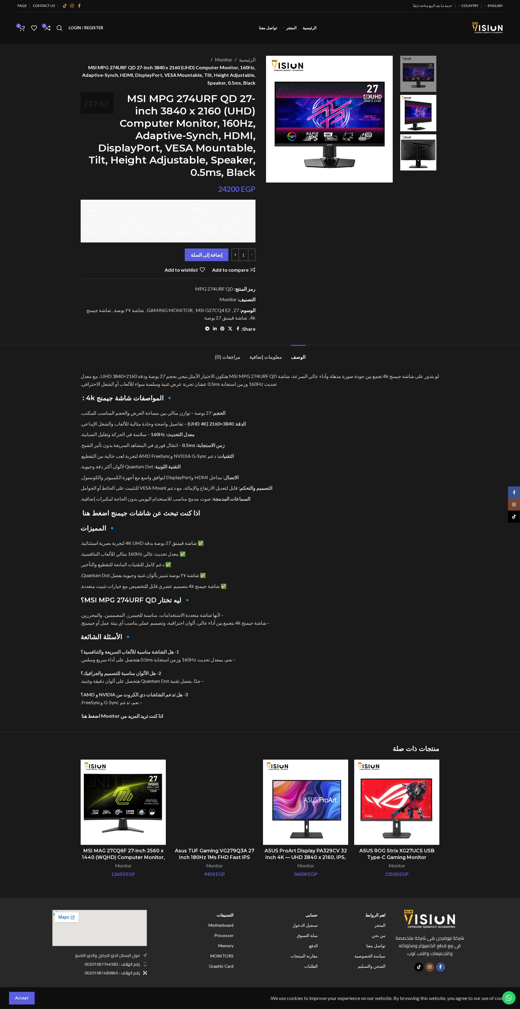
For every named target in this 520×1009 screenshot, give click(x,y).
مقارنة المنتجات (304, 955)
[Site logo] (487, 27)
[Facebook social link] (79, 6)
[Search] (60, 28)
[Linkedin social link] (214, 329)
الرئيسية (247, 59)
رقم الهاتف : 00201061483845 (112, 973)
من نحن (378, 935)
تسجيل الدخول (305, 925)
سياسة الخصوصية (369, 955)
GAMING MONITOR (170, 310)
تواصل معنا (375, 945)
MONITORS (222, 955)
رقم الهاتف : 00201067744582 (112, 964)
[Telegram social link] (207, 329)
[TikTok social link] (64, 6)
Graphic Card (221, 966)
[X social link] (230, 329)
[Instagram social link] (72, 6)
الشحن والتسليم (371, 966)
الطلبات (311, 966)
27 (236, 310)
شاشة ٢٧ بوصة (129, 310)
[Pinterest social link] (222, 329)
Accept (22, 997)
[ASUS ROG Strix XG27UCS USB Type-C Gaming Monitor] (396, 802)
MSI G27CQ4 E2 (213, 310)
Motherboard (221, 925)
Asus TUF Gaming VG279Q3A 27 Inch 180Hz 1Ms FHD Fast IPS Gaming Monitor (214, 857)
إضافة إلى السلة (206, 255)
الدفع (313, 945)
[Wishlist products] (34, 28)
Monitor (223, 59)
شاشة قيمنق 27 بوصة (225, 317)
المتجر (379, 925)
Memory (226, 945)
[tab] (298, 354)
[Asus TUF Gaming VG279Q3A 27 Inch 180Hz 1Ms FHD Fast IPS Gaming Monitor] (214, 802)
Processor (224, 935)
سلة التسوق (307, 935)
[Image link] (429, 918)
